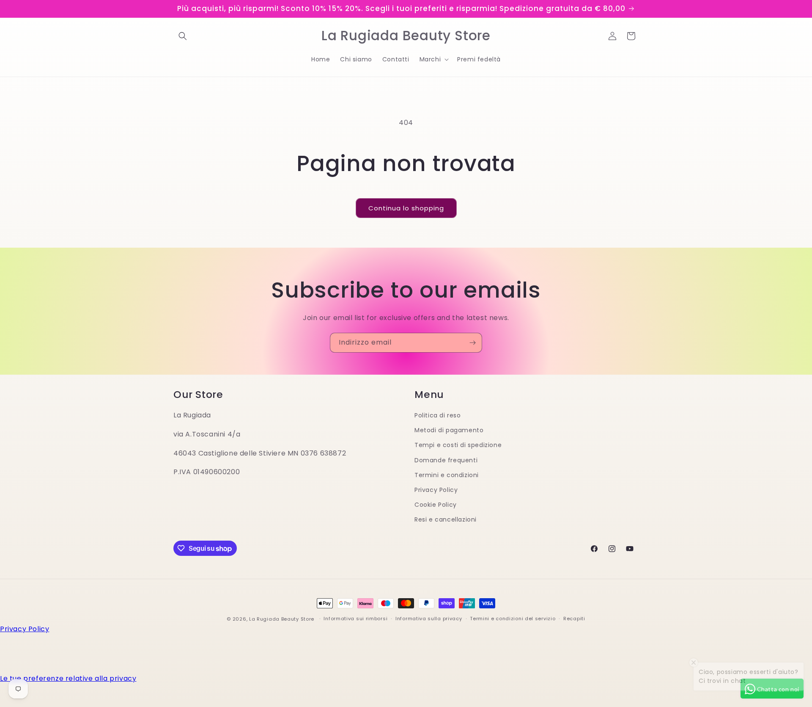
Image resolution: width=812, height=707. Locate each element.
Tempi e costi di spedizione (458, 445)
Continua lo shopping (406, 208)
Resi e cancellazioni (445, 519)
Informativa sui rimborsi (355, 619)
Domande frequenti (445, 460)
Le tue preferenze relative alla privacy (68, 678)
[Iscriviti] (472, 343)
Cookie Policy (435, 504)
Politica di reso (437, 415)
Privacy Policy (436, 489)
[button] (182, 36)
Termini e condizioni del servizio (512, 619)
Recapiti (574, 619)
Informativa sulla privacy (428, 619)
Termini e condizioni (446, 474)
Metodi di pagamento (448, 430)
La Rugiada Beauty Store (281, 619)
